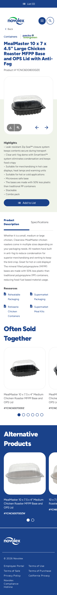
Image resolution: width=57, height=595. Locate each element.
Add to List (29, 203)
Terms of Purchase (40, 571)
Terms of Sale (12, 571)
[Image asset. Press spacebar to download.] (10, 127)
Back (10, 29)
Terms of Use (36, 566)
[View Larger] (18, 127)
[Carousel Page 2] (23, 414)
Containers (10, 37)
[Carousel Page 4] (32, 414)
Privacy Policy (12, 576)
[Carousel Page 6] (41, 414)
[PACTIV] (29, 36)
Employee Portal (14, 566)
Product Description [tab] (11, 222)
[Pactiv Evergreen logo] (28, 541)
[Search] (50, 21)
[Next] (46, 127)
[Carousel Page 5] (37, 414)
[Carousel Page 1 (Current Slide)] (19, 414)
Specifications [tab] (39, 222)
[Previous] (37, 127)
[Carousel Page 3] (28, 414)
